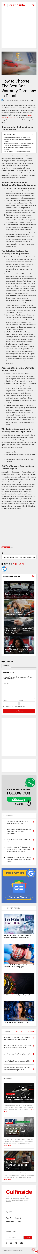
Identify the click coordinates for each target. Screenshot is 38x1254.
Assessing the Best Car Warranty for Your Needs (17, 145)
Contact (18, 1218)
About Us (9, 1218)
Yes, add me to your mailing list (15, 706)
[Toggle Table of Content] (32, 134)
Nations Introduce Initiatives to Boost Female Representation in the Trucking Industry (18, 648)
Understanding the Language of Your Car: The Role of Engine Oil (18, 1165)
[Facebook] (6, 1243)
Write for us (10, 1221)
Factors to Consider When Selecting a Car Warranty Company (17, 140)
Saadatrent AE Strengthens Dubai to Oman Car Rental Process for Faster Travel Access (18, 630)
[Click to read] (19, 590)
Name (5, 700)
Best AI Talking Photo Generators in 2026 (17, 1022)
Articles (9, 1122)
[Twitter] (16, 1243)
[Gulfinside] (16, 6)
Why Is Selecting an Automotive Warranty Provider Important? (17, 148)
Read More (7, 1145)
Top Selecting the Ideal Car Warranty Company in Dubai (19, 143)
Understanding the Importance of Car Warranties (17, 137)
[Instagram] (11, 1243)
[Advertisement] (19, 28)
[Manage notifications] (33, 1249)
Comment (7, 683)
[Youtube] (21, 1243)
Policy (19, 1221)
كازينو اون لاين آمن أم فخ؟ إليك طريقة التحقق (17, 994)
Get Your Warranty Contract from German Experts (17, 151)
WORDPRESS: (6, 665)
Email (21, 700)
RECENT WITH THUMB (12, 908)
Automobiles (10, 1094)
